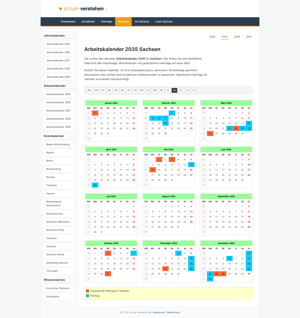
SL (168, 90)
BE (109, 90)
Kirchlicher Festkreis (57, 288)
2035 (225, 36)
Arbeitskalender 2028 (58, 118)
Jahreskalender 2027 (58, 60)
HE (135, 90)
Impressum (159, 312)
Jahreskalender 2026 (58, 52)
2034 (212, 36)
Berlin (49, 160)
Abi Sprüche (142, 21)
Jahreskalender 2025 (58, 44)
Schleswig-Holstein (57, 262)
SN (174, 90)
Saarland (51, 238)
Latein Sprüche (163, 21)
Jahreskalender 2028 (58, 68)
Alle (89, 90)
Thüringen (52, 270)
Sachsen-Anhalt (55, 254)
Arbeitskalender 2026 (58, 102)
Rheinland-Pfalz (55, 229)
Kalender (123, 21)
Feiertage (106, 21)
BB (115, 90)
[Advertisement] (184, 9)
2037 (249, 36)
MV (142, 90)
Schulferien (88, 21)
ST (181, 90)
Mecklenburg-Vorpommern (54, 203)
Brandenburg (53, 168)
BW (96, 90)
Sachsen (51, 246)
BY (103, 90)
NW (155, 90)
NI (148, 90)
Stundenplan (68, 21)
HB (122, 90)
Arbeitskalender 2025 (58, 94)
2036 (237, 36)
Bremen (50, 177)
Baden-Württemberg (58, 144)
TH (193, 90)
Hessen (50, 193)
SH (187, 90)
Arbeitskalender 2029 (58, 126)
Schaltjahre (52, 296)
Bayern (50, 152)
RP (161, 90)
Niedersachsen (54, 213)
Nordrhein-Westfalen (58, 221)
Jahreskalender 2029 (58, 76)
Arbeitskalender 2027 (58, 110)
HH (128, 90)
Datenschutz (173, 312)
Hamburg (51, 185)
